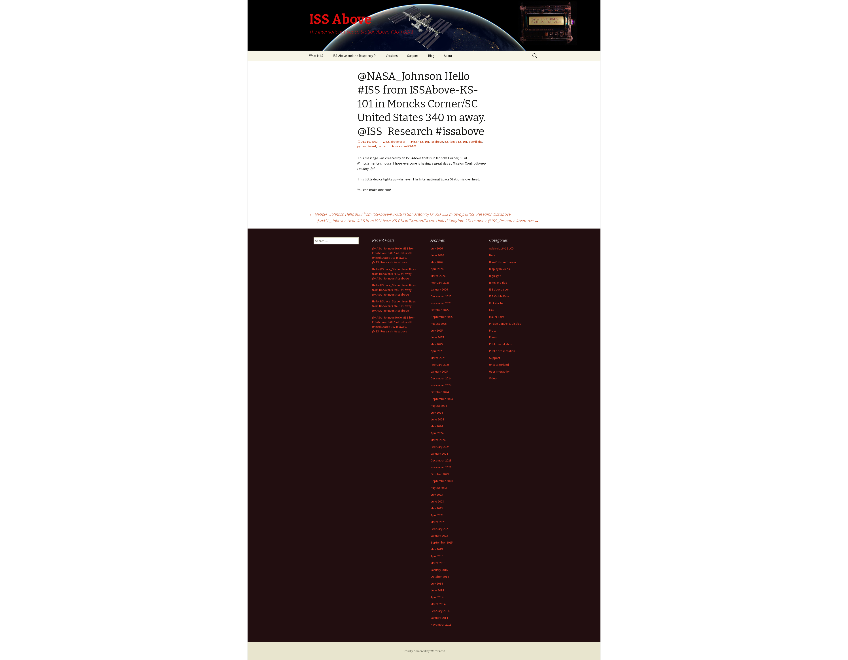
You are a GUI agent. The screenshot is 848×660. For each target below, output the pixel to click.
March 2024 (438, 440)
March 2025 (438, 358)
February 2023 (440, 529)
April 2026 (437, 269)
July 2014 (437, 583)
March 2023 (438, 522)
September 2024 (442, 399)
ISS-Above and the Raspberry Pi (354, 56)
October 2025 (440, 310)
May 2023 (437, 508)
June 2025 (437, 337)
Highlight (495, 276)
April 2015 (437, 556)
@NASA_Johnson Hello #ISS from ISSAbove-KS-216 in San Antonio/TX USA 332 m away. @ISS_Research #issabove (410, 214)
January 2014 (439, 618)
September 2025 (442, 317)
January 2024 (439, 454)
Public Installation (500, 344)
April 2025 (437, 351)
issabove (437, 142)
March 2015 (438, 563)
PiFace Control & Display (505, 324)
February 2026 (440, 283)
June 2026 (437, 255)
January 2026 (439, 289)
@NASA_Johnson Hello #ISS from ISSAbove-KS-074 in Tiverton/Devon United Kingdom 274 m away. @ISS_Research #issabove (428, 220)
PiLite (492, 330)
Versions (392, 56)
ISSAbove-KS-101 (456, 142)
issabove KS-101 (405, 146)
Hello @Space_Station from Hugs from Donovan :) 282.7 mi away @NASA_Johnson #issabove (394, 273)
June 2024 (437, 419)
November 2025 (441, 303)
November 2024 (441, 385)
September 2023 (442, 481)
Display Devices (499, 269)
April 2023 (437, 515)
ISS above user (395, 142)
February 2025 (440, 365)
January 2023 (439, 536)
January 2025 (439, 371)
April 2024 (437, 433)
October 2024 (440, 392)
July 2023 (437, 495)
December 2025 (441, 296)
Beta (492, 255)
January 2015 (439, 570)
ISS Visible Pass (499, 296)
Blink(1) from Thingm (502, 262)
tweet (372, 146)
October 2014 (440, 577)
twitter (382, 146)
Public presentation (502, 351)
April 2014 (437, 597)
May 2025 (437, 344)
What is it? (316, 56)
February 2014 (440, 611)
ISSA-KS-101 (421, 142)
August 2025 (439, 324)
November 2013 (441, 624)
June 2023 (437, 501)
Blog (431, 56)
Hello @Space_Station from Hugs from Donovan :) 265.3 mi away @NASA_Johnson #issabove (394, 306)
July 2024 (437, 412)
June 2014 (437, 590)
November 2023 (441, 467)
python (362, 146)
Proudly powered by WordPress (424, 651)
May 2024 (437, 426)
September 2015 (442, 542)
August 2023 (439, 488)
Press (493, 337)
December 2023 (441, 460)
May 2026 (437, 262)
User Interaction (499, 371)
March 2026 (438, 276)
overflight (475, 142)
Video (493, 378)
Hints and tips (498, 283)
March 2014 (438, 604)
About (448, 56)
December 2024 (441, 378)
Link (491, 310)
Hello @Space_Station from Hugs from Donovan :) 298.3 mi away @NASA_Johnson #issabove (394, 289)
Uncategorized (499, 365)
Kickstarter (496, 303)
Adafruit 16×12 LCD (501, 248)
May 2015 (437, 549)
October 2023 (440, 474)
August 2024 (439, 406)
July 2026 (437, 248)
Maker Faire (497, 317)
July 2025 (437, 330)
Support (412, 56)
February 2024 (440, 447)
